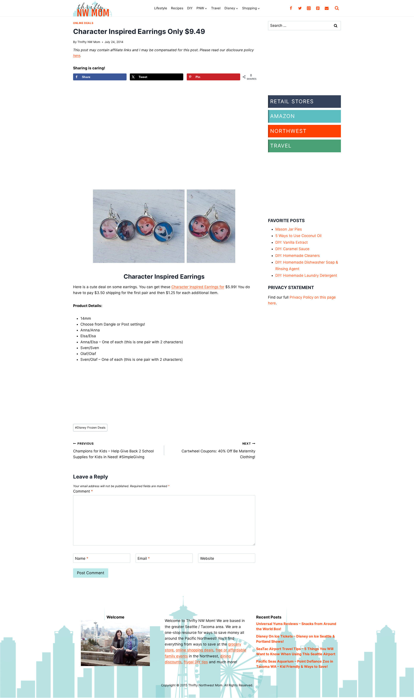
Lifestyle (160, 8)
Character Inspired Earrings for (197, 287)
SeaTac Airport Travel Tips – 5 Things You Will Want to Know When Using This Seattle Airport (295, 651)
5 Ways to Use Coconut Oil (298, 236)
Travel (216, 8)
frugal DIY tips (196, 662)
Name (81, 558)
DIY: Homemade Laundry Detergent (306, 275)
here (76, 55)
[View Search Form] (337, 8)
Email (144, 558)
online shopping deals (194, 650)
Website (207, 558)
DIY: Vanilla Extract (291, 242)
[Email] (327, 8)
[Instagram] (309, 8)
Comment (83, 491)
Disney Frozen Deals (90, 427)
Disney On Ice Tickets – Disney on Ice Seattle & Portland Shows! (295, 639)
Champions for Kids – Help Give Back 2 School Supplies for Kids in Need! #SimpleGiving (113, 450)
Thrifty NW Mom (88, 42)
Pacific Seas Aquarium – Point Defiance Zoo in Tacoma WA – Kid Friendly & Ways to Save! (294, 664)
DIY (190, 8)
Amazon (282, 116)
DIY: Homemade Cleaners (297, 255)
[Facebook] (291, 8)
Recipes (177, 8)
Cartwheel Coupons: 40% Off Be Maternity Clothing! (218, 450)
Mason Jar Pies (288, 229)
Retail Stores (292, 101)
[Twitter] (300, 8)
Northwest (288, 131)
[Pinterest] (318, 8)
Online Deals (83, 23)
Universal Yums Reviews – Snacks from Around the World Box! (296, 626)
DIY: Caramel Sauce (292, 249)
